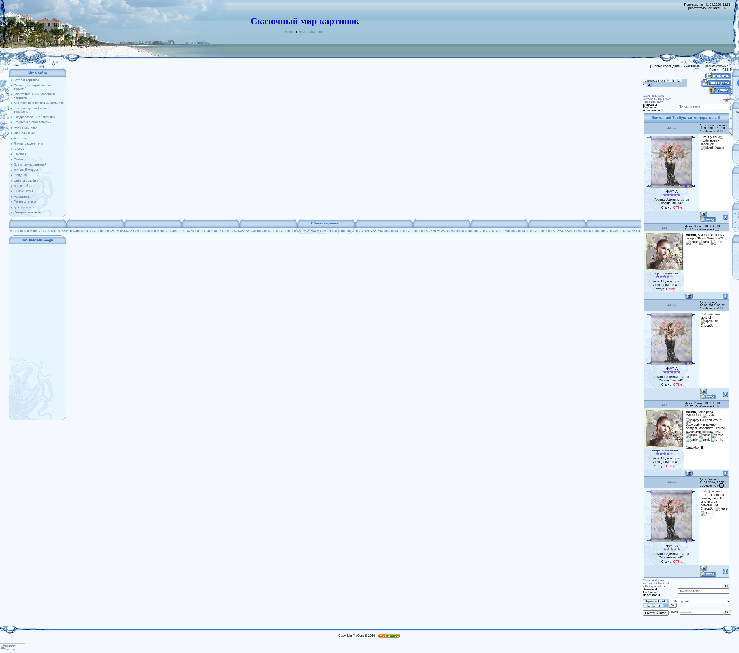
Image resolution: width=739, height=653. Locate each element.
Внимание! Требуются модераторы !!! (653, 107)
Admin (671, 128)
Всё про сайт (654, 101)
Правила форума (715, 66)
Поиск (713, 69)
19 (717, 406)
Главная (289, 31)
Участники (691, 66)
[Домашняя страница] (708, 219)
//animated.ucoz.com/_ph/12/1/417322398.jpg (356, 230)
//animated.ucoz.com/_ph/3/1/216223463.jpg (609, 230)
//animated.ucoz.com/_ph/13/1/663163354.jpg (546, 230)
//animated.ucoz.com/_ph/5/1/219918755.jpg (168, 230)
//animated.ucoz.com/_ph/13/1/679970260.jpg (419, 230)
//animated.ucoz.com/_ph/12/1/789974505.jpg (483, 230)
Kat (664, 227)
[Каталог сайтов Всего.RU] (12, 651)
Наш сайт (664, 98)
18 (721, 308)
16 (721, 131)
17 (717, 229)
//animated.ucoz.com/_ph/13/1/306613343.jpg (105, 230)
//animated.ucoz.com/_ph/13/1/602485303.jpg (292, 230)
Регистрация (307, 31)
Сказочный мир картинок (653, 97)
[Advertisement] (37, 332)
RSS (727, 8)
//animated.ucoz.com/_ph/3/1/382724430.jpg (230, 230)
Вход (322, 31)
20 (721, 485)
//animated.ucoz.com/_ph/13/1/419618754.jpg (42, 230)
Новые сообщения (666, 66)
